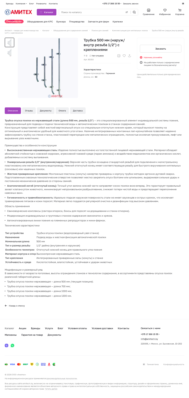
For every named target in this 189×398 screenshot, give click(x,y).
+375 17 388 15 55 (111, 3)
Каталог (9, 328)
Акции (22, 328)
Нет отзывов (98, 55)
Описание (13, 110)
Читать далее (51, 389)
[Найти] (134, 12)
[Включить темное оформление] (183, 3)
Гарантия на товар (32, 334)
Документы (45, 110)
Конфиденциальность (173, 364)
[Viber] (6, 345)
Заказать (160, 48)
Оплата (62, 110)
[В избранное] (124, 55)
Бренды (35, 328)
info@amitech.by (149, 339)
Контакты (123, 328)
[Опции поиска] (127, 12)
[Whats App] (12, 345)
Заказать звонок (130, 3)
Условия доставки (102, 328)
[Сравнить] (118, 55)
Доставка (78, 110)
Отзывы (29, 110)
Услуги (49, 328)
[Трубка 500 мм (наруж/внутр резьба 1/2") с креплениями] (48, 68)
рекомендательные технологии (62, 378)
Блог (60, 328)
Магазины (11, 334)
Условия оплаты (77, 328)
